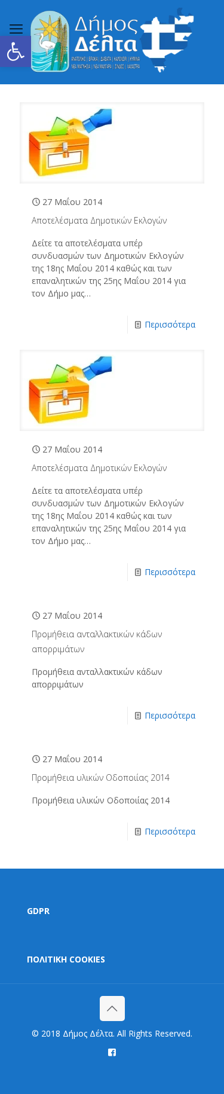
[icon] (112, 1052)
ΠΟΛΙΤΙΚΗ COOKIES (66, 959)
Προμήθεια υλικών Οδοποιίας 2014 (101, 777)
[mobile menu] (16, 28)
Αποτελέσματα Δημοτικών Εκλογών (99, 220)
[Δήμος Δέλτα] (112, 42)
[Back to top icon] (112, 1008)
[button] (15, 51)
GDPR (38, 910)
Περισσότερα (170, 324)
